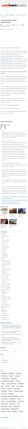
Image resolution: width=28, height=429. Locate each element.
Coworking (4, 249)
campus (11, 376)
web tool (21, 411)
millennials (11, 393)
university (3, 411)
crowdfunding (14, 378)
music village (4, 398)
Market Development (6, 285)
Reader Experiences (6, 304)
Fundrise (7, 386)
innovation (9, 388)
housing (3, 388)
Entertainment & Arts (6, 264)
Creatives (4, 251)
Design (3, 259)
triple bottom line (15, 408)
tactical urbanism (5, 408)
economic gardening (11, 383)
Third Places (4, 313)
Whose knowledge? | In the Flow (8, 334)
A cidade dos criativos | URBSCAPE (9, 337)
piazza (19, 398)
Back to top (24, 427)
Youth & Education (5, 319)
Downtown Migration (6, 261)
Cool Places (4, 244)
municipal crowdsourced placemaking (9, 396)
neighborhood (12, 398)
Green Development (6, 274)
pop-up (3, 401)
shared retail (4, 406)
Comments (5, 360)
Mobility (3, 295)
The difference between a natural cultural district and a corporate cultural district (11, 339)
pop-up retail (21, 401)
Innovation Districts (6, 279)
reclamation (12, 403)
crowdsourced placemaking (7, 381)
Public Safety (4, 302)
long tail (10, 391)
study (10, 406)
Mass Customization (6, 287)
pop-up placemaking (11, 401)
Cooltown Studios (5, 245)
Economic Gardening (6, 262)
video (9, 411)
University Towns (5, 315)
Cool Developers (5, 242)
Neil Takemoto (9, 25)
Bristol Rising (4, 376)
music (21, 396)
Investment (4, 281)
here (18, 105)
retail (18, 403)
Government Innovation (6, 268)
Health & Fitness (5, 276)
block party (18, 373)
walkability (14, 411)
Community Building (6, 240)
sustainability (16, 406)
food (2, 386)
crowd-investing (4, 378)
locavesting (3, 391)
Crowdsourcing (5, 257)
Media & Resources (6, 289)
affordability (4, 373)
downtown (18, 381)
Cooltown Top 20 (5, 247)
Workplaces (4, 317)
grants (13, 386)
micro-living (4, 393)
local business (17, 388)
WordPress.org (4, 362)
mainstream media (18, 391)
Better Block (11, 373)
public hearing (4, 403)
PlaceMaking (4, 300)
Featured (3, 266)
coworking (17, 376)
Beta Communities (5, 236)
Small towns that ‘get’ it (16, 47)
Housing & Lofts (5, 278)
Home (2, 15)
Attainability (4, 234)
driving (2, 383)
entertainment (21, 383)
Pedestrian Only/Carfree (7, 298)
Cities (3, 238)
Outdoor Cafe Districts (6, 296)
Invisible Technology (9, 15)
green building (20, 386)
